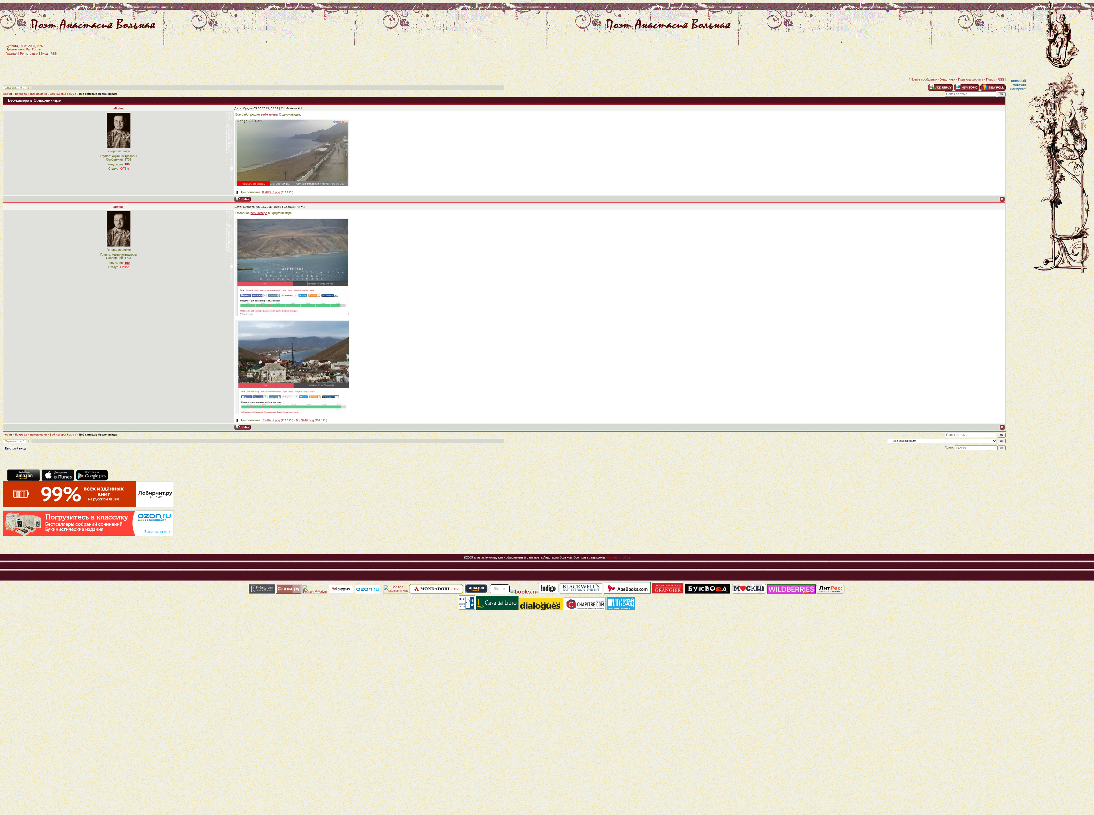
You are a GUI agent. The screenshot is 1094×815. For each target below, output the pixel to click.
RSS (53, 53)
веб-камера (258, 213)
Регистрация (29, 53)
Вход (44, 53)
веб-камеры (269, 114)
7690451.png (271, 420)
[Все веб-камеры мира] (395, 592)
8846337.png (271, 192)
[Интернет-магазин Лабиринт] (88, 506)
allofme (118, 108)
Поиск (990, 79)
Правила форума (970, 79)
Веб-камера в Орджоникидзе (98, 94)
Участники (947, 79)
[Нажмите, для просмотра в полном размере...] (292, 315)
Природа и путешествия (31, 94)
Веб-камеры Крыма (63, 94)
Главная (11, 53)
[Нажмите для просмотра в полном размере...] (292, 184)
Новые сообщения (924, 79)
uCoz (626, 557)
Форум (7, 94)
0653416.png (305, 420)
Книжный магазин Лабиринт (1018, 85)
